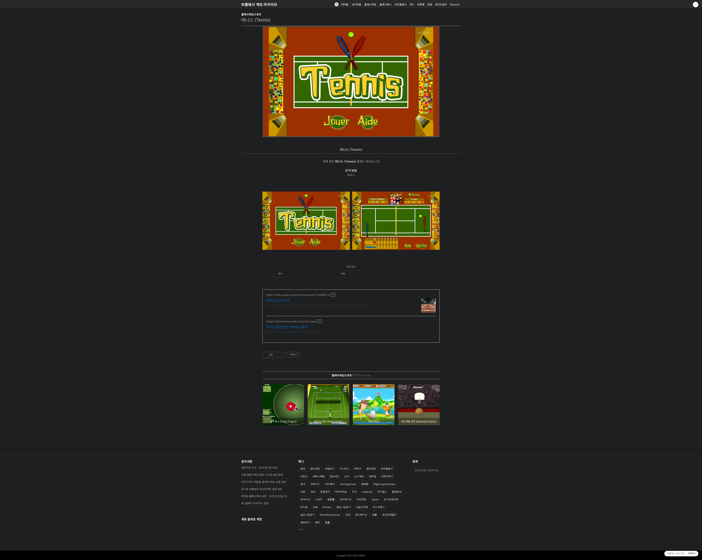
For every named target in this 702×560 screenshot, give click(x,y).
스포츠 (318, 499)
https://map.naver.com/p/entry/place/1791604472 (297, 294)
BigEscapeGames (384, 484)
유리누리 (305, 499)
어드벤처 (330, 484)
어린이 (304, 476)
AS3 (303, 468)
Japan (375, 499)
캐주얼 (372, 476)
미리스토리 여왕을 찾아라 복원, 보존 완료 (263, 482)
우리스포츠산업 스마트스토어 (286, 327)
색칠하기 (329, 468)
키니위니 (344, 468)
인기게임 (359, 476)
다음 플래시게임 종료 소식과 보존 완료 (262, 474)
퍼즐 (374, 515)
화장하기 (305, 522)
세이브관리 (441, 4)
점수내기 (334, 476)
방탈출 (331, 499)
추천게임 (361, 499)
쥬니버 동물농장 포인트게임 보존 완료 (261, 489)
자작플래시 (401, 4)
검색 (457, 470)
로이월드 (382, 491)
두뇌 (354, 491)
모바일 (364, 484)
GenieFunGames (330, 515)
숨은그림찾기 (308, 515)
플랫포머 (396, 491)
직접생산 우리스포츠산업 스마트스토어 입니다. (295, 332)
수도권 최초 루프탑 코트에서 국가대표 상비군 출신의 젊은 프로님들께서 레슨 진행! (317, 305)
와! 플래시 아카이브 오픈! (255, 503)
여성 (312, 491)
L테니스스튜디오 (278, 300)
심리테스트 (346, 499)
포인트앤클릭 (389, 515)
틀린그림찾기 (344, 507)
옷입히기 (325, 491)
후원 (429, 4)
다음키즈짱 (362, 507)
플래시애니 (385, 4)
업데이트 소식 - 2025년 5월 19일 (259, 467)
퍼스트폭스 (379, 507)
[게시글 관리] (280, 354)
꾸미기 (357, 468)
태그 (412, 4)
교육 (315, 507)
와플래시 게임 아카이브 (259, 4)
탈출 (327, 522)
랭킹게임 (371, 468)
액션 (347, 515)
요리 (346, 476)
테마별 (344, 4)
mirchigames (348, 484)
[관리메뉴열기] (695, 4)
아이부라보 (341, 491)
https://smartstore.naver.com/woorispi (291, 321)
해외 (317, 522)
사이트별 (356, 4)
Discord (454, 4)
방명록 (420, 4)
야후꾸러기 (387, 476)
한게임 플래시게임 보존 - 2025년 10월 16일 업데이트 (265, 496)
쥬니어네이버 (391, 499)
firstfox (327, 507)
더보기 (301, 529)
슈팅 (303, 491)
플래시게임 (370, 4)
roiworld (367, 491)
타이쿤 (304, 507)
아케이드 (315, 484)
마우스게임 (319, 476)
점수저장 (315, 468)
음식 (303, 484)
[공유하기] (276, 354)
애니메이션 (361, 515)
